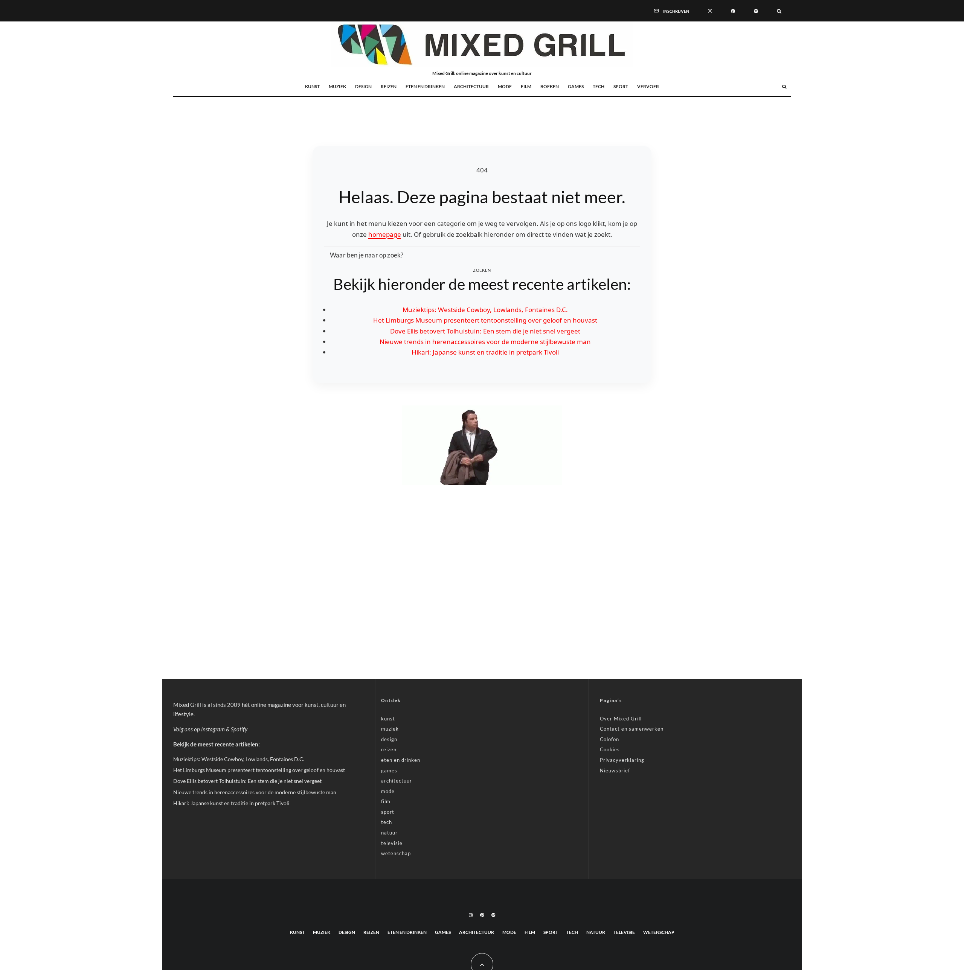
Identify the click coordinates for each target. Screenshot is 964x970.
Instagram (213, 729)
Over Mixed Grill (621, 719)
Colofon (609, 739)
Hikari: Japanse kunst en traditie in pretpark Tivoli (485, 352)
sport (620, 86)
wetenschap (396, 853)
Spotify (239, 729)
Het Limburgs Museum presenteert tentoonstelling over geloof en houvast (485, 320)
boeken (549, 86)
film (526, 86)
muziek (337, 86)
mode (505, 86)
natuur (389, 833)
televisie (392, 843)
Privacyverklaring (622, 760)
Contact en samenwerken (632, 729)
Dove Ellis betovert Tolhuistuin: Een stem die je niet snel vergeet (485, 331)
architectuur (471, 86)
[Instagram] (710, 11)
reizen (389, 86)
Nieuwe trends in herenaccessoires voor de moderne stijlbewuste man (485, 341)
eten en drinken (425, 86)
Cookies (610, 749)
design (363, 86)
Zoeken (482, 270)
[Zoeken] (779, 11)
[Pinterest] (732, 11)
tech (598, 86)
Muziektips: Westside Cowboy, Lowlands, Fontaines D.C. (485, 309)
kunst (312, 86)
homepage (384, 234)
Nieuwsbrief (615, 770)
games (576, 86)
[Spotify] (755, 11)
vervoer (648, 86)
